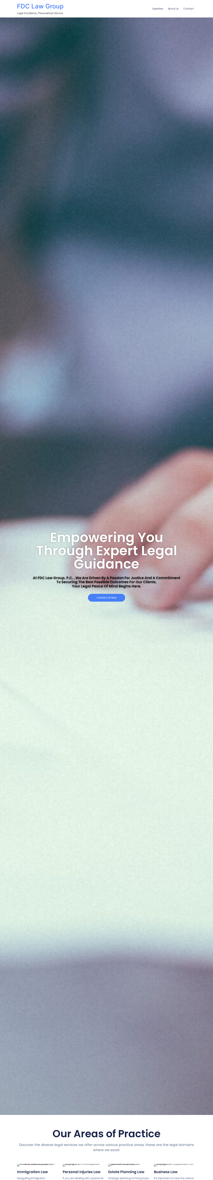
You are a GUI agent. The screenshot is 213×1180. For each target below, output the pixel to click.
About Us (173, 8)
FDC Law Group (40, 6)
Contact (188, 8)
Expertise (157, 8)
